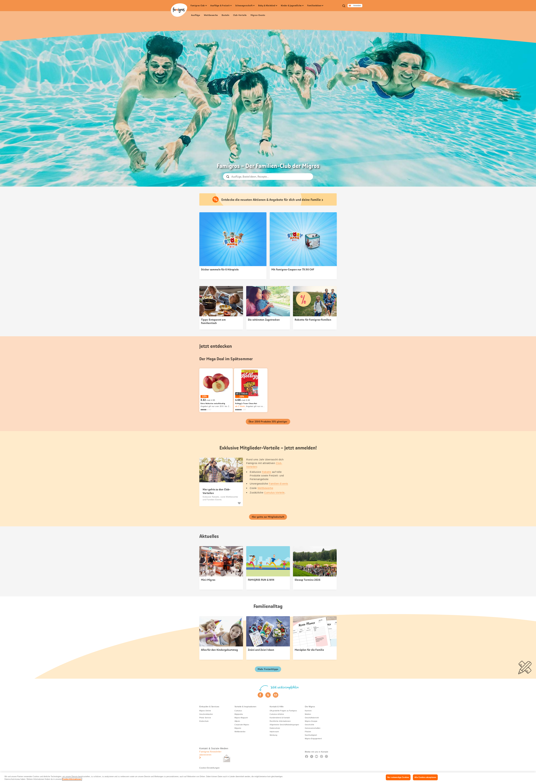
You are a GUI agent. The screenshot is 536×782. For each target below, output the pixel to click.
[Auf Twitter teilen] (268, 695)
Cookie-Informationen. (72, 779)
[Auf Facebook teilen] (260, 695)
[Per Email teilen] (275, 695)
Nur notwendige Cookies (398, 777)
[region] (268, 777)
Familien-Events (278, 483)
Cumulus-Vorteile (274, 492)
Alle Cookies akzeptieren (425, 777)
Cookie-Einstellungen (209, 768)
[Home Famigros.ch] (179, 10)
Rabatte (266, 472)
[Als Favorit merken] (240, 503)
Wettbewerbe (265, 488)
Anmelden (357, 6)
